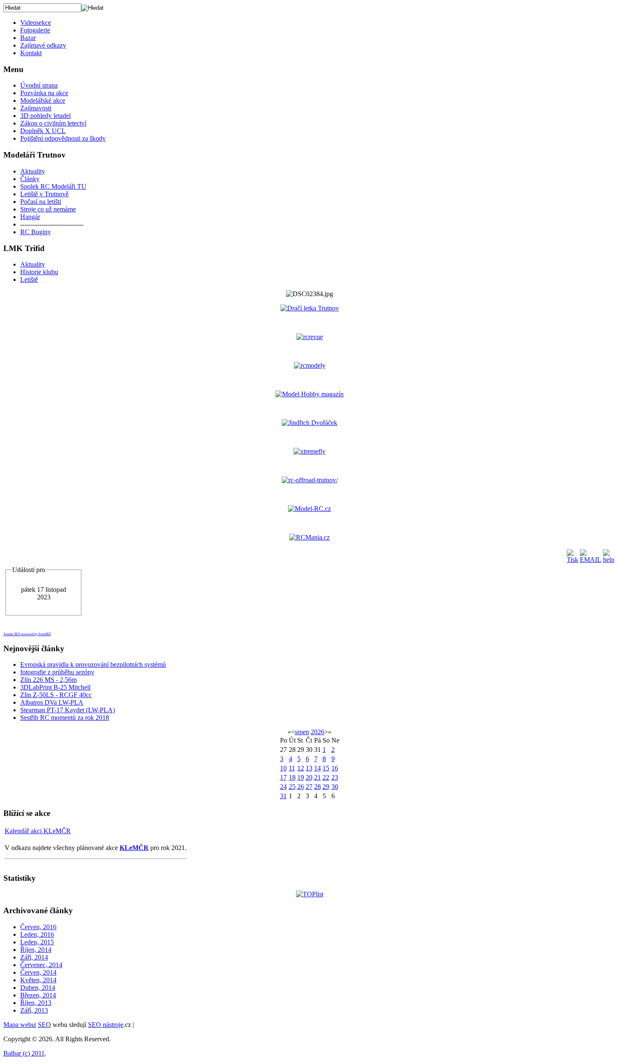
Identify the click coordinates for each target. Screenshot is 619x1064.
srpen (302, 731)
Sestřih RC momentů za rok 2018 (64, 717)
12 (300, 768)
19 (300, 777)
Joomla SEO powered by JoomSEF (27, 634)
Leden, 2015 (37, 942)
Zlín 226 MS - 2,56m (48, 679)
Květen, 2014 (38, 980)
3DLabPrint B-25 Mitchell (55, 687)
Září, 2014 (34, 957)
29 (326, 786)
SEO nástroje (105, 1024)
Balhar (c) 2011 (24, 1053)
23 (334, 777)
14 (317, 768)
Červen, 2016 (38, 926)
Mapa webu (19, 1024)
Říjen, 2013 (35, 1002)
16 (334, 768)
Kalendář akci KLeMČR (38, 830)
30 (334, 786)
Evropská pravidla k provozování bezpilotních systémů (93, 664)
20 (309, 777)
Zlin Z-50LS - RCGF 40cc (56, 694)
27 (309, 786)
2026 (317, 731)
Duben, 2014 (37, 987)
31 (283, 795)
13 (309, 768)
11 (292, 768)
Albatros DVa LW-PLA (51, 702)
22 (326, 777)
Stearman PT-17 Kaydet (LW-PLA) (67, 710)
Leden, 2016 (37, 934)
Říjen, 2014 (35, 949)
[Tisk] (572, 559)
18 (292, 777)
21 (317, 777)
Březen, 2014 (38, 995)
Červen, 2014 (38, 972)
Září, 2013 (34, 1010)
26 (300, 786)
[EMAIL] (590, 559)
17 (283, 777)
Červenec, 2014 (41, 964)
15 (326, 768)
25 (292, 786)
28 (317, 786)
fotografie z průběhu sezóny (57, 672)
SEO (44, 1024)
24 (283, 786)
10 (283, 768)
